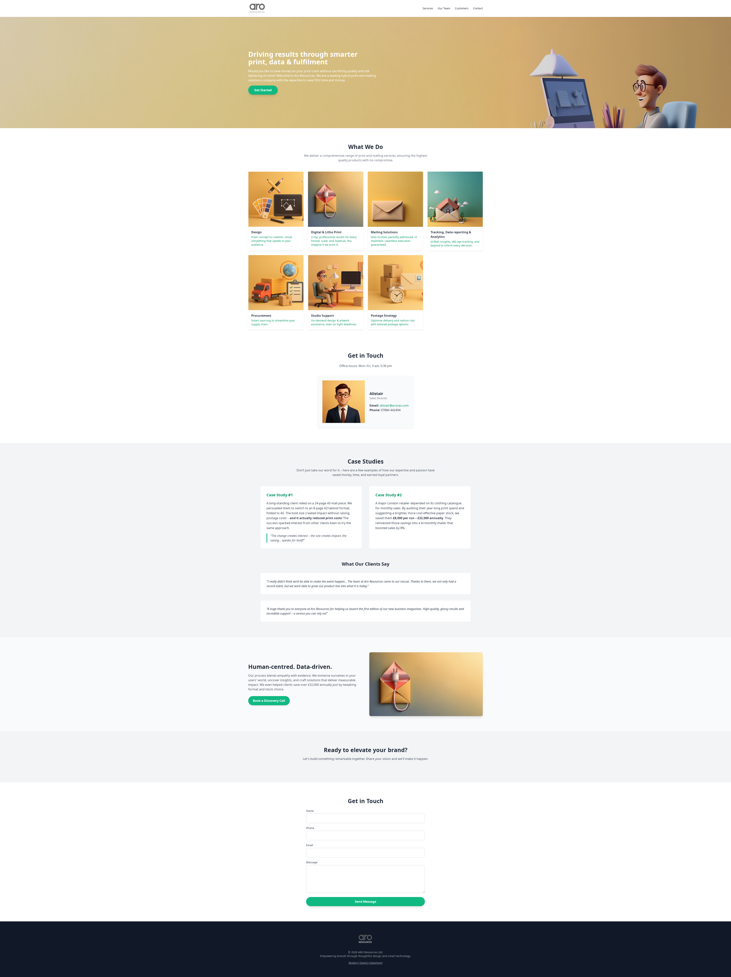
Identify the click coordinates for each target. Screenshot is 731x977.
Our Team (444, 8)
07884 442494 (391, 410)
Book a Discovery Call (269, 701)
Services (428, 8)
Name (310, 811)
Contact (478, 8)
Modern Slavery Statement (365, 963)
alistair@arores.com (394, 405)
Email (309, 845)
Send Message (365, 901)
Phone (310, 828)
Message (312, 862)
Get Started (263, 90)
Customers (461, 8)
